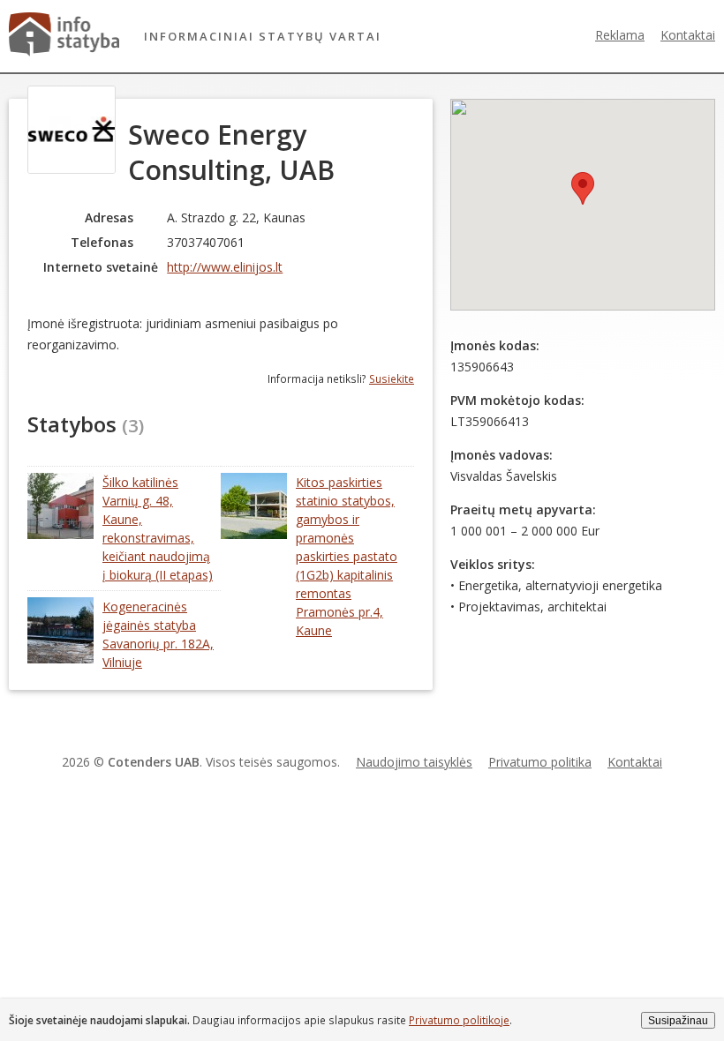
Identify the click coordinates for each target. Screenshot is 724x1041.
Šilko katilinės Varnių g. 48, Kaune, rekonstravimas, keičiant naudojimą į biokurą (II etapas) (157, 528)
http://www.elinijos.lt (225, 266)
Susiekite (391, 378)
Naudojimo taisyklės (414, 761)
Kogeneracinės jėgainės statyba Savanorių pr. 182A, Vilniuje (158, 634)
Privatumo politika (540, 761)
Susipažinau (678, 1020)
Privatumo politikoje (459, 1020)
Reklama (620, 34)
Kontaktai (687, 34)
